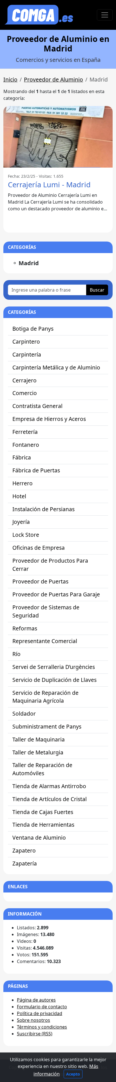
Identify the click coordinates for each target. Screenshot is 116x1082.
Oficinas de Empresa (38, 547)
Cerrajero (24, 380)
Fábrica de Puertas (36, 470)
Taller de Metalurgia (37, 752)
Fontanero (25, 444)
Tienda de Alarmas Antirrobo (49, 786)
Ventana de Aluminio (39, 837)
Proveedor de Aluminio (53, 79)
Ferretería (25, 432)
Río (16, 654)
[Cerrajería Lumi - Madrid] (58, 136)
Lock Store (25, 534)
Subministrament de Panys (46, 726)
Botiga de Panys (32, 328)
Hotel (19, 496)
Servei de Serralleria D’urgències (53, 667)
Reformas (24, 628)
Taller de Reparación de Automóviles (42, 769)
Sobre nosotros (33, 1020)
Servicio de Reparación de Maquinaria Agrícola (45, 697)
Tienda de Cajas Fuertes (42, 812)
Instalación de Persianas (43, 509)
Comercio (24, 393)
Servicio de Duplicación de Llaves (54, 680)
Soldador (24, 713)
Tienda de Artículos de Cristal (49, 799)
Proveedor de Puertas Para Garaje (56, 594)
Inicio (10, 79)
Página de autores (36, 1000)
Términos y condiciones (42, 1027)
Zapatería (24, 863)
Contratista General (37, 406)
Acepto (73, 1074)
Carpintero (26, 341)
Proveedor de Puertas (40, 581)
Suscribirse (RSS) (34, 1034)
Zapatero (24, 850)
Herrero (22, 483)
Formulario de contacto (42, 1007)
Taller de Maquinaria (38, 739)
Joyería (21, 522)
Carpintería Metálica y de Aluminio (56, 367)
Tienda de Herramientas (43, 824)
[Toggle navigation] (105, 15)
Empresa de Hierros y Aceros (49, 419)
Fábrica (21, 457)
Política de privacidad (39, 1013)
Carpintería (26, 354)
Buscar (97, 290)
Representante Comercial (44, 641)
